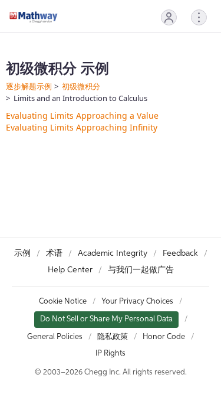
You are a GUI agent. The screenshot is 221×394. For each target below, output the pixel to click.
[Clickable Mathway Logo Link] (33, 17)
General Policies (55, 337)
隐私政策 (112, 337)
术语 (54, 253)
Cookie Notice (63, 301)
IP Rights (110, 353)
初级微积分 (81, 86)
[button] (169, 17)
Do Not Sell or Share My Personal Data (106, 319)
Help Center (70, 270)
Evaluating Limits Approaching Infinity (81, 127)
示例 (22, 253)
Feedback (180, 253)
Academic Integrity (112, 253)
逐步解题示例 (29, 86)
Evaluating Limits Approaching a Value (82, 115)
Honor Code (164, 337)
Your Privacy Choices (137, 301)
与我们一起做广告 (141, 270)
